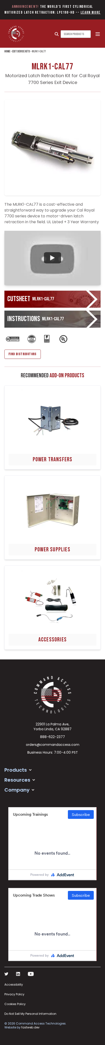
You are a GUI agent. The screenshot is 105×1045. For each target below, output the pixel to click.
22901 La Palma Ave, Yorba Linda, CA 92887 (52, 726)
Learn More (91, 12)
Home (7, 51)
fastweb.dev (30, 1027)
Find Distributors (23, 354)
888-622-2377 (52, 736)
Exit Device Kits (21, 51)
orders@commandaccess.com (52, 744)
